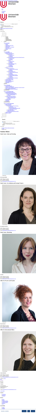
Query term (3, 121)
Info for (3, 399)
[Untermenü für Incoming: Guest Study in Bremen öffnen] (15, 96)
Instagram (3, 408)
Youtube (3, 407)
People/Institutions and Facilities (5, 25)
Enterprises (3, 403)
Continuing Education (5, 401)
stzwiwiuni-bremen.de (9, 181)
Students (3, 400)
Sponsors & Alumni (5, 402)
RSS (1, 379)
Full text (4, 122)
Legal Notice (4, 394)
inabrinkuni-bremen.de (9, 278)
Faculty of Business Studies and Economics (6, 28)
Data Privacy (4, 395)
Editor (5, 378)
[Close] (4, 42)
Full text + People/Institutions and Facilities (7, 26)
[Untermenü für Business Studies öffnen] (12, 54)
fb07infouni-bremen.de (9, 389)
